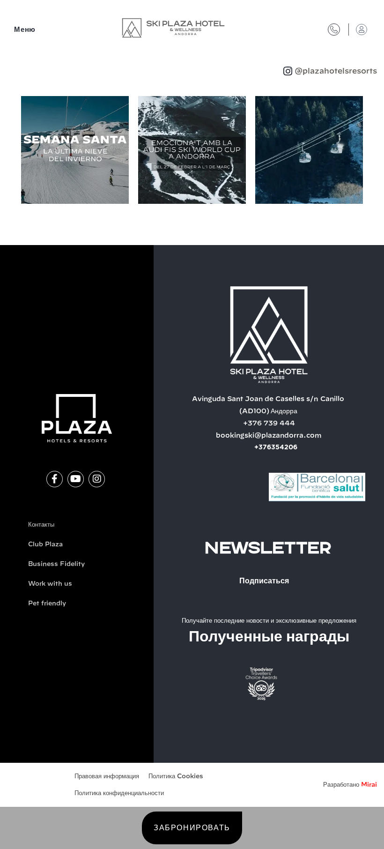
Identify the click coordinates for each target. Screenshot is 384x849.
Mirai (369, 785)
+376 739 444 (269, 423)
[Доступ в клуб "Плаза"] (361, 29)
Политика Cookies (175, 777)
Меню (25, 29)
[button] (11, 151)
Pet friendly (47, 604)
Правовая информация (106, 777)
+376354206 (275, 447)
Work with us (50, 584)
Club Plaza (45, 545)
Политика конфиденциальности (119, 793)
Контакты (41, 525)
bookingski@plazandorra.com (269, 435)
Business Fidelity (56, 564)
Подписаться (264, 581)
